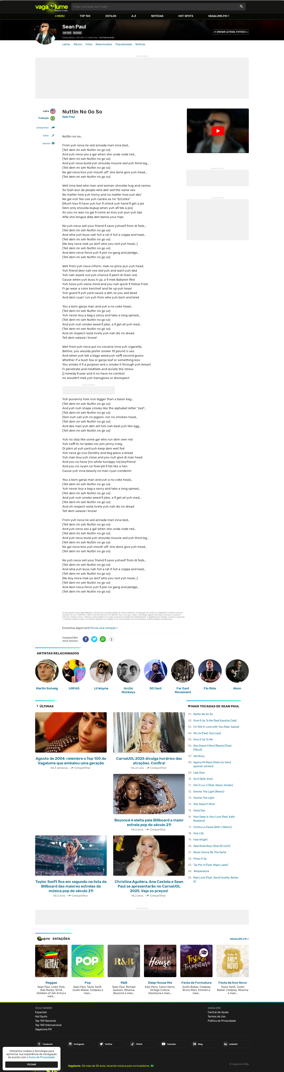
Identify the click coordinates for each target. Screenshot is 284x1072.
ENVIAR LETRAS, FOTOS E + (232, 32)
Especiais (41, 1012)
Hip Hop (67, 33)
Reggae (77, 33)
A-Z (133, 16)
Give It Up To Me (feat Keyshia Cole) (214, 720)
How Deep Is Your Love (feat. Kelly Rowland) (214, 818)
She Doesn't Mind (204, 804)
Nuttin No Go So (203, 714)
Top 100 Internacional (48, 1025)
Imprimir (46, 143)
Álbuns (77, 44)
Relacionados (104, 44)
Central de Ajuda (218, 1012)
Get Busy (199, 756)
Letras (66, 44)
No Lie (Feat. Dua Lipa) (207, 733)
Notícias (157, 16)
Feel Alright (200, 839)
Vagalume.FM (217, 16)
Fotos (89, 44)
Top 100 (85, 16)
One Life (198, 833)
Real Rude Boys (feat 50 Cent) (211, 846)
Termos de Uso (216, 1016)
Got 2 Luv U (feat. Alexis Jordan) (213, 785)
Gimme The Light (203, 797)
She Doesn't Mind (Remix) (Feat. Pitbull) (212, 747)
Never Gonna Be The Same (209, 852)
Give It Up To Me (203, 739)
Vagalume (51, 6)
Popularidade (124, 44)
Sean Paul (74, 27)
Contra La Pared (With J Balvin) (212, 827)
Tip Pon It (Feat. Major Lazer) (210, 864)
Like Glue (199, 772)
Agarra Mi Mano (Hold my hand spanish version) (212, 764)
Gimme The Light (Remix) (208, 791)
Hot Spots (185, 16)
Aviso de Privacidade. (42, 1057)
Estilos (111, 16)
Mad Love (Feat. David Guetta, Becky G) (215, 879)
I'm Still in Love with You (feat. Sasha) (216, 726)
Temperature (201, 871)
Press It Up (200, 858)
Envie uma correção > (104, 628)
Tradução (43, 118)
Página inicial (68, 38)
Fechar (31, 1064)
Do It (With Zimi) (203, 778)
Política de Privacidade (222, 1020)
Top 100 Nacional (45, 1020)
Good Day (199, 810)
